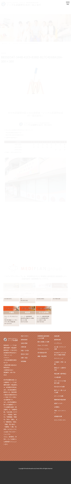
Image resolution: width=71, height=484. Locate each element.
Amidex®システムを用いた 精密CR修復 (60, 354)
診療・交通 (24, 358)
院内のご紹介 (25, 354)
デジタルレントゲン (43, 349)
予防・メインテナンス (60, 412)
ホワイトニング (58, 358)
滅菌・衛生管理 (42, 356)
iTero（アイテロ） (43, 345)
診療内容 (23, 347)
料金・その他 (25, 350)
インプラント (58, 343)
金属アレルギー (58, 403)
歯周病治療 (57, 340)
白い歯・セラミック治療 (60, 348)
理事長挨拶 (24, 340)
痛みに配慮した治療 (43, 342)
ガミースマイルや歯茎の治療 (60, 382)
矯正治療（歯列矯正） (60, 374)
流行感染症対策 (42, 353)
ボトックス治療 (58, 396)
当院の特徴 (24, 343)
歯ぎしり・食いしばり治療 (60, 391)
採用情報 (23, 361)
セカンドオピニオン (60, 420)
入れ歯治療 (57, 377)
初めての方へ (25, 336)
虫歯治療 (56, 336)
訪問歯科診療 (58, 416)
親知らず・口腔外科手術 (60, 369)
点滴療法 (56, 407)
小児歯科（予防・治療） (60, 363)
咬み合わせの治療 (59, 387)
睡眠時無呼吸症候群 (60, 400)
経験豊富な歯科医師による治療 (43, 337)
